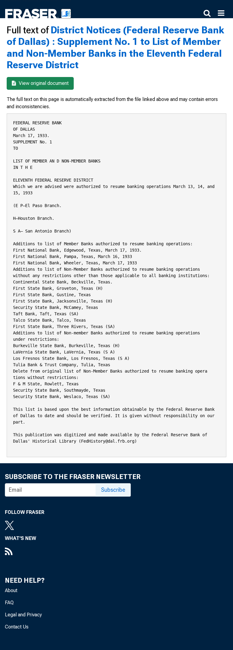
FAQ (9, 602)
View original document (43, 83)
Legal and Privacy (23, 615)
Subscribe (113, 490)
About (11, 590)
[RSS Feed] (20, 552)
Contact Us (17, 627)
